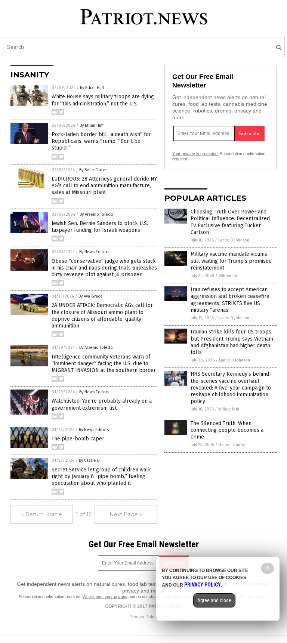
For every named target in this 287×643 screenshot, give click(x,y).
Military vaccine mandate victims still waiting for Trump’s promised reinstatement (231, 261)
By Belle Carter (93, 169)
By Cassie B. (90, 460)
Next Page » (125, 514)
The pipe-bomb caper (78, 439)
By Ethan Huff (92, 87)
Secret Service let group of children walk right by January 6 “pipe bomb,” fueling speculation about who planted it (101, 476)
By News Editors (94, 251)
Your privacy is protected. (195, 153)
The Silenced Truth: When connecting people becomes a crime (227, 430)
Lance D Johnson (233, 240)
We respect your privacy (105, 596)
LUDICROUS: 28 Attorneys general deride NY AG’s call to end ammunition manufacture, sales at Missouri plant (104, 186)
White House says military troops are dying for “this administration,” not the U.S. (103, 100)
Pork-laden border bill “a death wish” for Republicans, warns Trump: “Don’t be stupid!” (101, 141)
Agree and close (214, 600)
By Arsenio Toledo (96, 214)
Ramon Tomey (232, 444)
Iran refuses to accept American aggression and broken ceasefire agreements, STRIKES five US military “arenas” (230, 299)
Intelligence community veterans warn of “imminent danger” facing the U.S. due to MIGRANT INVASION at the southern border (104, 363)
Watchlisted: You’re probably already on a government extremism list (102, 404)
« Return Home (41, 514)
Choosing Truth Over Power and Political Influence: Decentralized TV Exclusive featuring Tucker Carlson (230, 222)
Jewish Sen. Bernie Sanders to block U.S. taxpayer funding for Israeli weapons (100, 226)
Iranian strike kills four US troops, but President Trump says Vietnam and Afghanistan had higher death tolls (232, 342)
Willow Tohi (229, 275)
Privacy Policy (143, 616)
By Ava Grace (90, 296)
